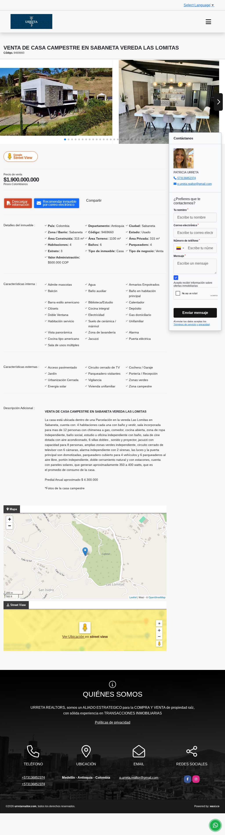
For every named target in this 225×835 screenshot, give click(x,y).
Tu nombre (181, 210)
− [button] (9, 526)
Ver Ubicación (73, 637)
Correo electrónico (186, 225)
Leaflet (133, 597)
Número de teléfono (187, 240)
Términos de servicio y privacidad (192, 324)
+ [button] (9, 519)
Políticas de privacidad (112, 722)
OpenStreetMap (157, 597)
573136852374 (186, 178)
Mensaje (180, 256)
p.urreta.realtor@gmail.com (194, 183)
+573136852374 (33, 777)
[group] (56, 102)
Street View (22, 156)
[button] (65, 139)
